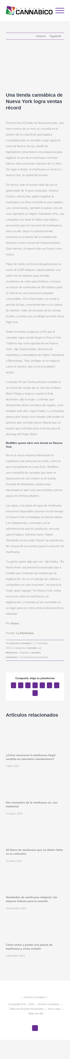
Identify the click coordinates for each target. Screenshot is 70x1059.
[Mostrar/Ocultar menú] (60, 10)
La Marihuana (24, 633)
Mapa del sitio (36, 1013)
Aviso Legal (54, 1009)
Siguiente (55, 36)
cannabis (36, 652)
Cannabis (32, 648)
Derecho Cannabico (21, 643)
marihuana (11, 657)
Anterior (41, 36)
